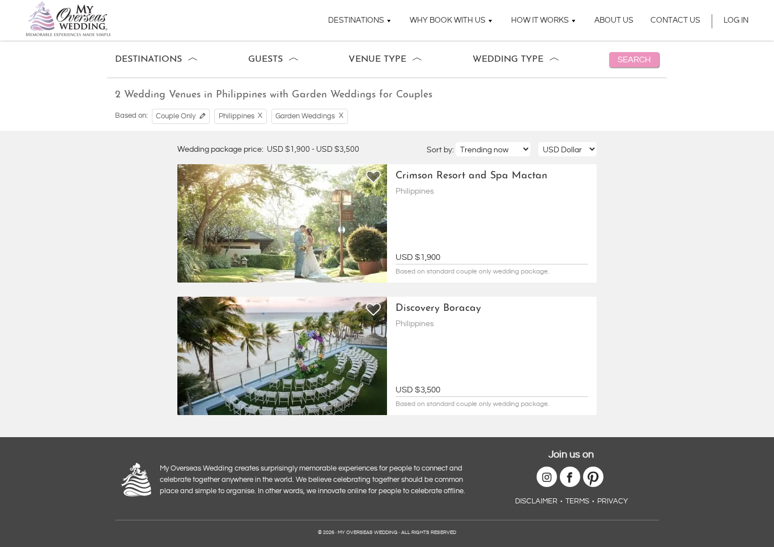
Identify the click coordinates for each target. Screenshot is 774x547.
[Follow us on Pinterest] (593, 477)
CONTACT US (675, 20)
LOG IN (736, 20)
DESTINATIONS (356, 20)
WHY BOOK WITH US (448, 20)
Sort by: (441, 150)
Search (634, 59)
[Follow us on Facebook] (570, 477)
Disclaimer (536, 501)
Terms (577, 501)
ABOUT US (613, 20)
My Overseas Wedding (68, 19)
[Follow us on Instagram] (547, 477)
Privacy (612, 501)
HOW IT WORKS (540, 20)
